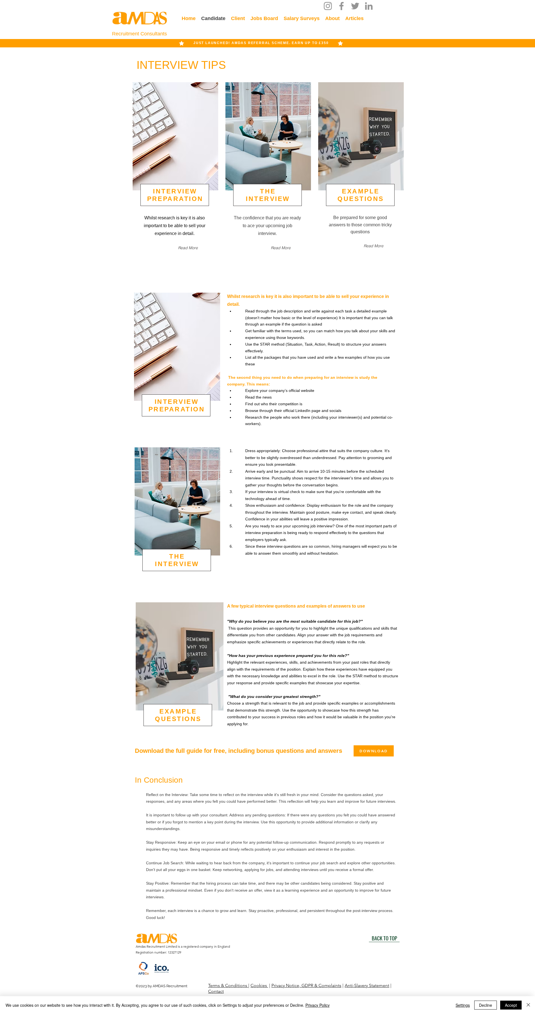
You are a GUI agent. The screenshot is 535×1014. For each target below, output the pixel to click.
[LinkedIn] (368, 6)
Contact (216, 991)
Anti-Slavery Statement (367, 985)
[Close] (528, 1005)
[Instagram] (327, 6)
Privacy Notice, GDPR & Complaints (306, 985)
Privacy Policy (317, 1005)
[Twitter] (355, 6)
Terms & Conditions (228, 985)
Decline (485, 1005)
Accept (511, 1005)
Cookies (259, 985)
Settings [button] (463, 1005)
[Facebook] (341, 6)
